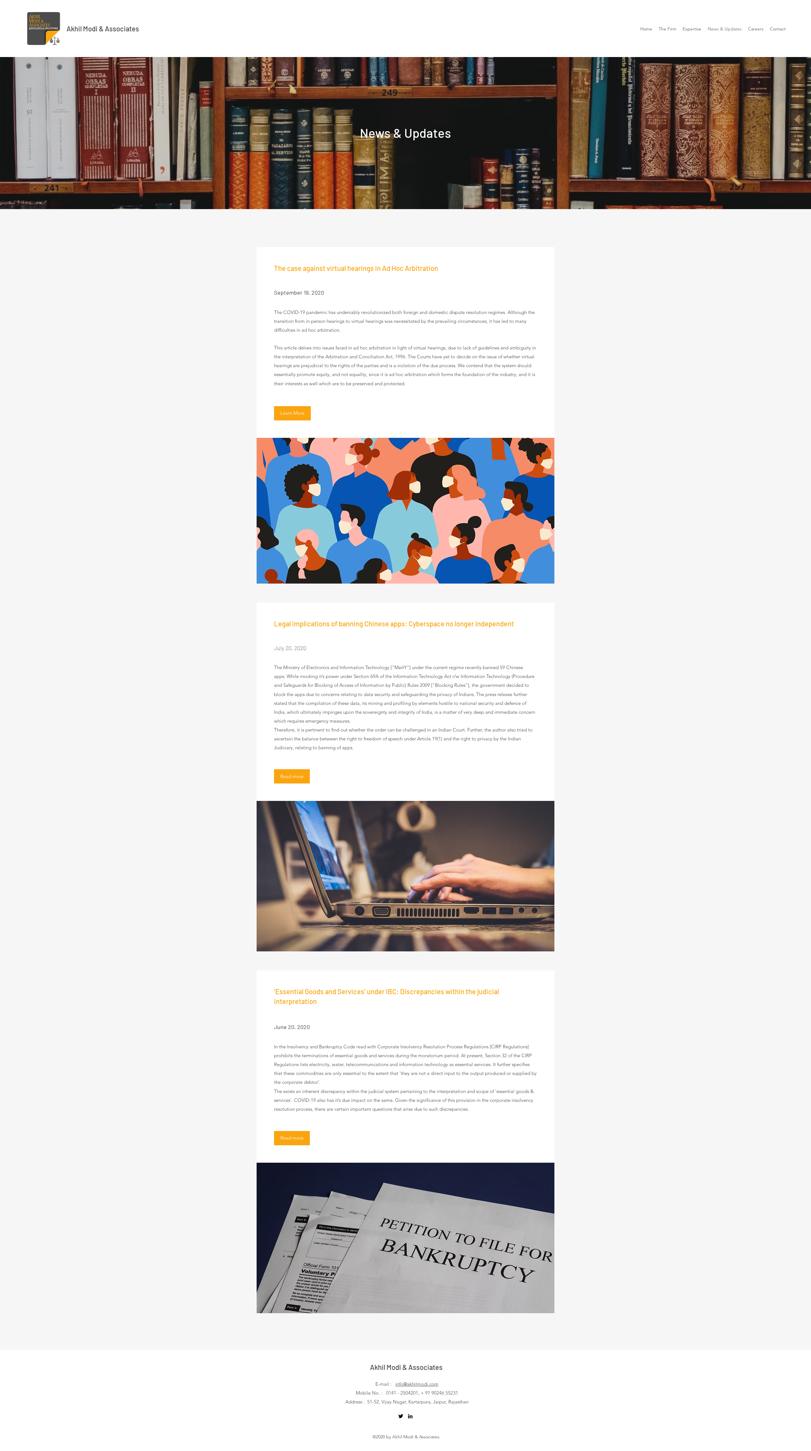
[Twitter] (401, 1416)
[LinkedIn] (410, 1416)
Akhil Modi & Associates (103, 28)
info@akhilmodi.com (416, 1384)
